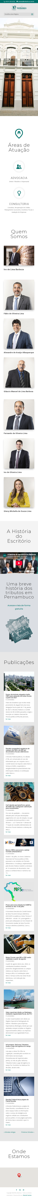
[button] (20, 1175)
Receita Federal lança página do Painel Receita (17, 1100)
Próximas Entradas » (27, 1132)
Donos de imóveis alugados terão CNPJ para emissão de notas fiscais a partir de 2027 (19, 696)
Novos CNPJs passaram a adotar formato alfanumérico (17, 851)
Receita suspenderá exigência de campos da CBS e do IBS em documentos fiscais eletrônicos (17, 750)
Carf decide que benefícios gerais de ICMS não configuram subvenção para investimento (19, 806)
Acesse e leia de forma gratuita (19, 607)
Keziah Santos (27, 1195)
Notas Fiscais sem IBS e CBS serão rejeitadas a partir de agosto (18, 958)
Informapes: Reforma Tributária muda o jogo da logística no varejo (18, 1045)
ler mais (8, 719)
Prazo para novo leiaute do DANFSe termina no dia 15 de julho (18, 905)
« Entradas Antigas (9, 1132)
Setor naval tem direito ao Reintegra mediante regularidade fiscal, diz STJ (19, 1013)
